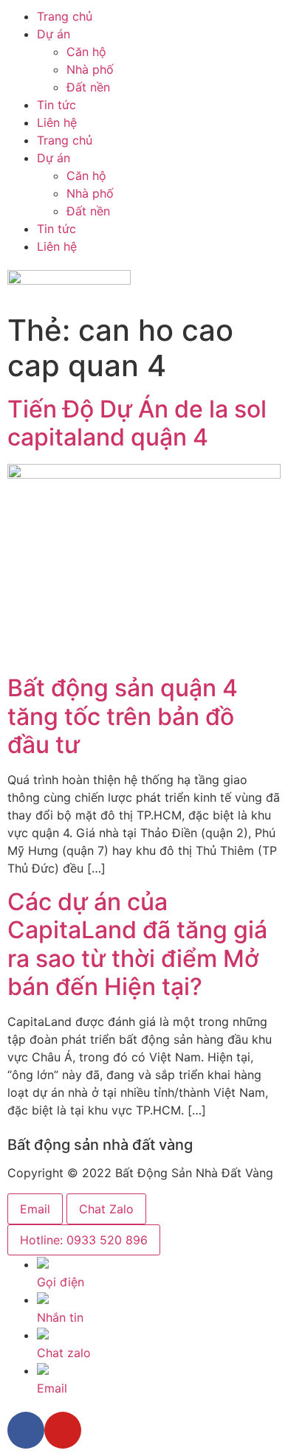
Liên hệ (57, 122)
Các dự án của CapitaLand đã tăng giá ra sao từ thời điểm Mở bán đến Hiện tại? (137, 944)
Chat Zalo (106, 1209)
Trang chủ (64, 16)
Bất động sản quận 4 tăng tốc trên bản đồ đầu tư (122, 716)
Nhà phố (90, 69)
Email (35, 1209)
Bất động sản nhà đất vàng (100, 1145)
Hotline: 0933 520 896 (84, 1240)
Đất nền (88, 87)
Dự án (53, 34)
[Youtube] (62, 1430)
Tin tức (56, 104)
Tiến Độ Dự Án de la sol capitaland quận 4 (137, 423)
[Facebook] (25, 1430)
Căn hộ (86, 51)
